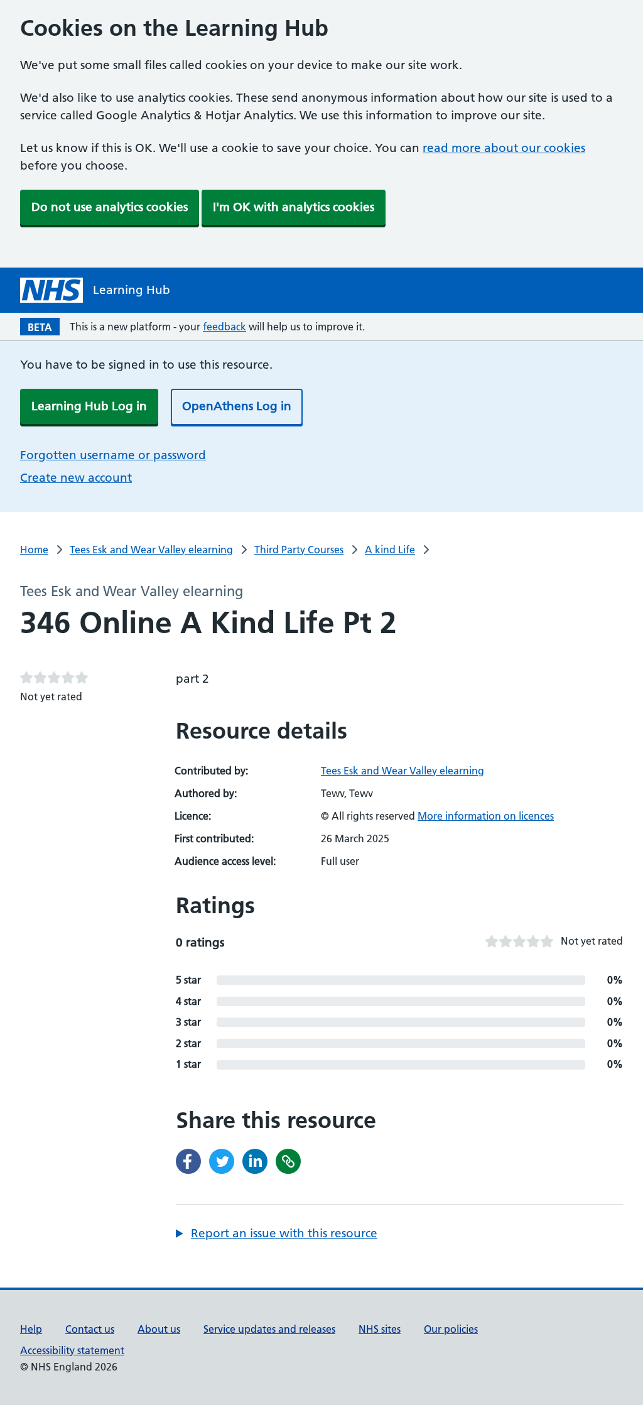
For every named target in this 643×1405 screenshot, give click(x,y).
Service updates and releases (269, 1329)
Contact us (89, 1329)
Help (31, 1329)
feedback (224, 326)
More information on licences (486, 816)
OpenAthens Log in (236, 406)
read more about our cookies (504, 148)
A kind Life (390, 549)
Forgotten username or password (113, 455)
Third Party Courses (298, 549)
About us (159, 1329)
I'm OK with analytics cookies (293, 207)
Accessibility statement (72, 1350)
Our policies (451, 1329)
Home (34, 549)
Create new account (76, 477)
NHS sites (380, 1329)
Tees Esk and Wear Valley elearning (151, 549)
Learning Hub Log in (89, 406)
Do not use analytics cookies (109, 207)
